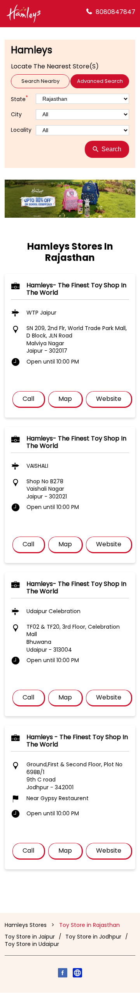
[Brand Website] (77, 974)
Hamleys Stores (26, 925)
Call (28, 399)
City (16, 114)
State (19, 98)
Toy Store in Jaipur (30, 937)
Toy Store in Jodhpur (93, 937)
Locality (21, 130)
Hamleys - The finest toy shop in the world (77, 741)
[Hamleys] (23, 13)
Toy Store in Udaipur (32, 944)
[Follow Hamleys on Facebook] (62, 974)
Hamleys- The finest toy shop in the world (76, 289)
